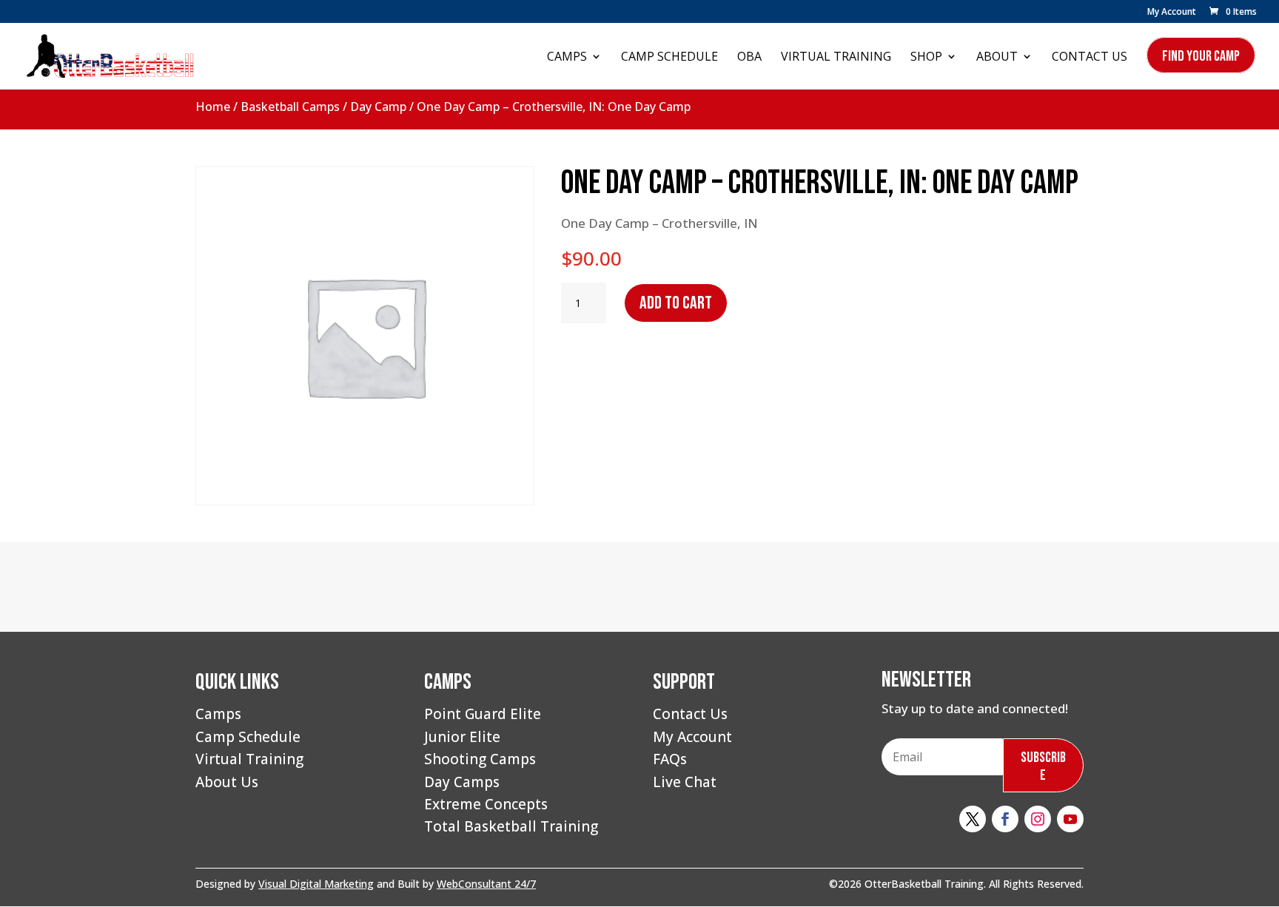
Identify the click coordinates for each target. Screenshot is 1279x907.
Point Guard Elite (482, 714)
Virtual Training (836, 57)
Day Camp (378, 106)
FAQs (670, 759)
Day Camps (462, 782)
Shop (926, 57)
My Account (1171, 12)
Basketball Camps (290, 106)
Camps (567, 57)
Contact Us (1089, 57)
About (997, 57)
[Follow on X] (972, 819)
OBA (749, 57)
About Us (226, 782)
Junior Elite (462, 736)
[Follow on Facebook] (1005, 819)
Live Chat (684, 782)
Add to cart (676, 303)
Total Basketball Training (511, 826)
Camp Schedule (669, 57)
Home (212, 106)
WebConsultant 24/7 (486, 884)
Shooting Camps (480, 759)
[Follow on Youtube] (1070, 819)
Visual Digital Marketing (316, 884)
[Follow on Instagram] (1037, 819)
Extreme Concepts (486, 804)
